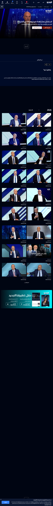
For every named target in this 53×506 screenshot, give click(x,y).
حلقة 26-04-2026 (48, 260)
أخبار (43, 2)
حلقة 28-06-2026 (23, 167)
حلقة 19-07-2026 (48, 148)
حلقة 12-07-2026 (23, 148)
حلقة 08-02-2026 (48, 279)
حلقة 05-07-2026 (48, 167)
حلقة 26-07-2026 (23, 129)
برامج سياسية (46, 6)
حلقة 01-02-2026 (23, 279)
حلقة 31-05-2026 (23, 204)
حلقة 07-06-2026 (48, 204)
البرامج (38, 2)
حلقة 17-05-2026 (23, 223)
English (2, 3)
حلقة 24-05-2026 (48, 223)
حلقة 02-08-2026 (48, 129)
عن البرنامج (39, 59)
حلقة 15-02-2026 (23, 260)
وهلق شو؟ (40, 6)
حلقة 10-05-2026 (48, 242)
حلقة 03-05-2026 (23, 242)
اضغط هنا (46, 504)
